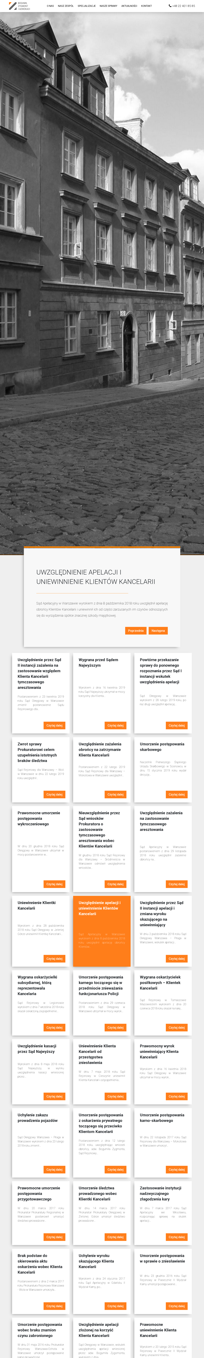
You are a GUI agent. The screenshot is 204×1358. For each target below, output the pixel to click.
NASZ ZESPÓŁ (66, 6)
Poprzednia (136, 630)
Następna (158, 630)
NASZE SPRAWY (108, 6)
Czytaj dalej (54, 725)
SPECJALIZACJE (87, 6)
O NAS (50, 6)
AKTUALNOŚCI (129, 6)
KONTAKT (146, 6)
